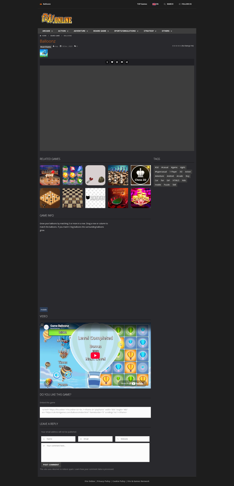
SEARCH (170, 4)
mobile (44, 309)
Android (170, 176)
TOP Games (142, 4)
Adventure (79, 31)
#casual (164, 167)
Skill (174, 184)
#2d (156, 167)
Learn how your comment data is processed (94, 469)
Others (165, 31)
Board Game (99, 31)
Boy (187, 176)
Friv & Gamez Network (138, 481)
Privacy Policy (103, 481)
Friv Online (90, 481)
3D (181, 171)
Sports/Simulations (125, 31)
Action (62, 31)
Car (156, 180)
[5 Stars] (180, 46)
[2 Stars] (175, 46)
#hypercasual (161, 171)
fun (162, 180)
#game (174, 167)
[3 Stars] (177, 46)
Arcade (46, 31)
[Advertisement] (145, 16)
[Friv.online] (57, 18)
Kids (184, 180)
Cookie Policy (119, 481)
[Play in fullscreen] (117, 62)
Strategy (149, 31)
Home (44, 36)
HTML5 (176, 180)
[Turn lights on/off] (107, 62)
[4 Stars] (178, 46)
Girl (168, 180)
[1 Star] (173, 46)
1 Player (173, 171)
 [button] (122, 62)
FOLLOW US (186, 4)
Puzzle (167, 184)
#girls (182, 167)
